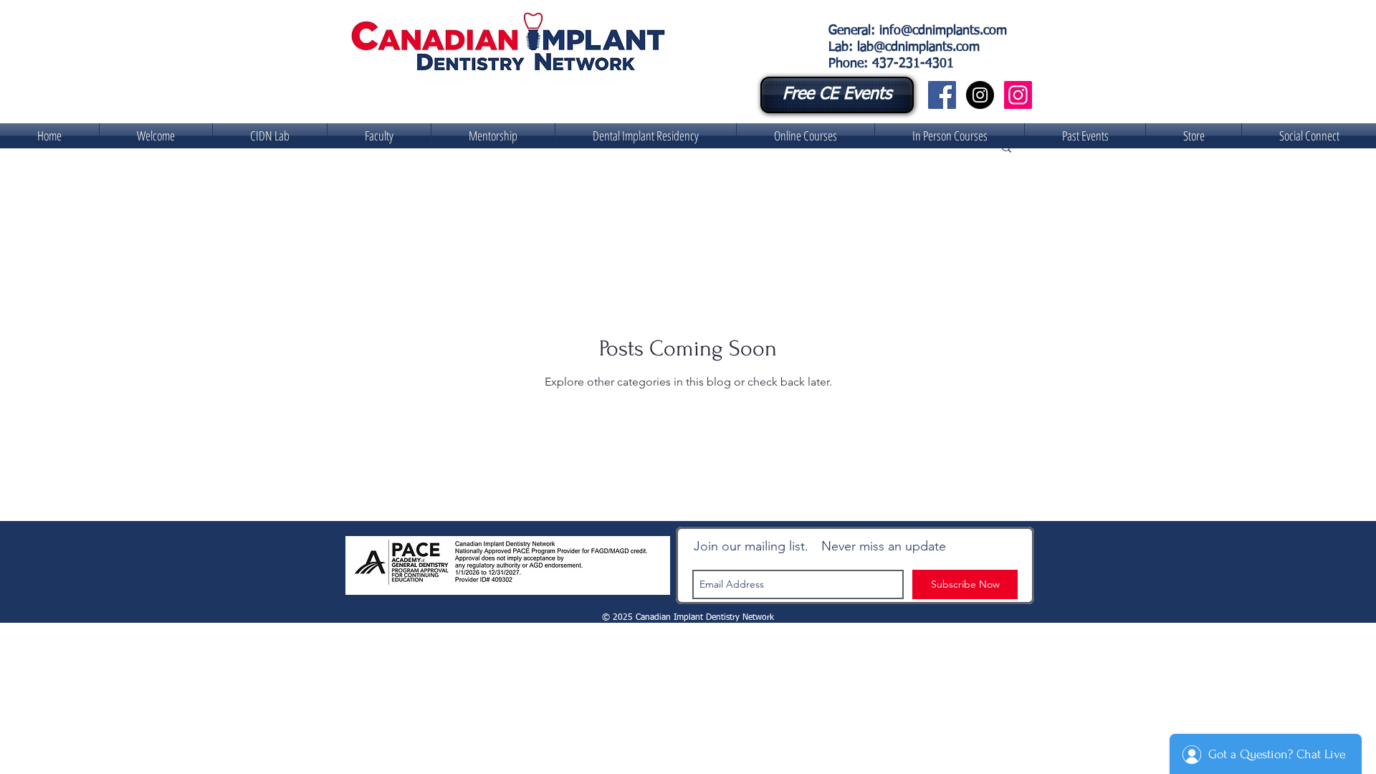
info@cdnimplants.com (943, 30)
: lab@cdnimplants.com (914, 47)
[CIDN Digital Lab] (1018, 95)
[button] (270, 135)
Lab (838, 47)
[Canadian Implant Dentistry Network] (942, 95)
